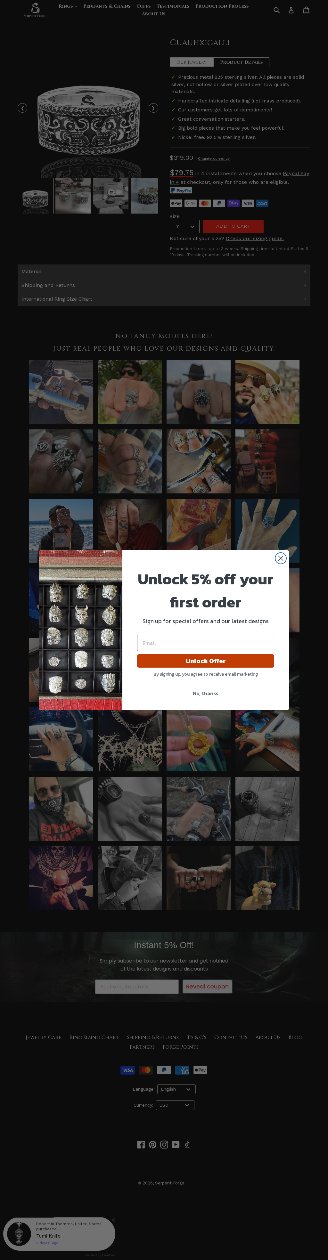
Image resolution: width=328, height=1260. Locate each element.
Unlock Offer (206, 661)
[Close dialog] (280, 558)
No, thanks (205, 693)
